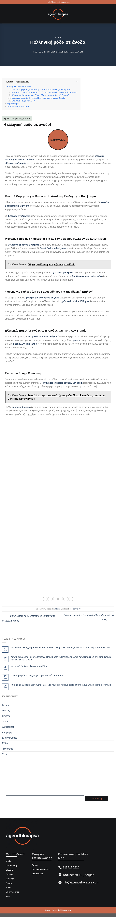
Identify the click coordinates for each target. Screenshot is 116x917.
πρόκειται (76, 340)
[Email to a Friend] (60, 599)
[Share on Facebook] (50, 599)
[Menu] (4, 13)
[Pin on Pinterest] (65, 599)
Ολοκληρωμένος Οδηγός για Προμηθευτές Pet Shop (37, 675)
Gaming (6, 710)
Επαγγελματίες (9, 738)
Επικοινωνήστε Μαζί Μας (18, 106)
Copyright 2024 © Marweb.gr (58, 910)
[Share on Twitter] (55, 599)
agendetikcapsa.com (71, 52)
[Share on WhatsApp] (45, 599)
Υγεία (4, 754)
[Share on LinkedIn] (70, 599)
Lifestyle (6, 716)
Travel (5, 721)
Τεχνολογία (7, 749)
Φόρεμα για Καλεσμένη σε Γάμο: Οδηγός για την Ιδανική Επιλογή (40, 95)
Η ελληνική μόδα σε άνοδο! (19, 86)
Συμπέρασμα (13, 103)
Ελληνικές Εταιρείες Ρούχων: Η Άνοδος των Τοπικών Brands (38, 98)
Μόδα (58, 38)
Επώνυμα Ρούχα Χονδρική (23, 101)
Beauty (5, 705)
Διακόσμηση (8, 727)
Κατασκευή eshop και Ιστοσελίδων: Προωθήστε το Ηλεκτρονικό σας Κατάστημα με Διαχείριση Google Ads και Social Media (61, 658)
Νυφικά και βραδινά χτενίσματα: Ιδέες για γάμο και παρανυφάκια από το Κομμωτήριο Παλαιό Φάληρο (61, 685)
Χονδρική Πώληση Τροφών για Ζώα (29, 666)
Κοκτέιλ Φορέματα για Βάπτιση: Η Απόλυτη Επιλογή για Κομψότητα (41, 89)
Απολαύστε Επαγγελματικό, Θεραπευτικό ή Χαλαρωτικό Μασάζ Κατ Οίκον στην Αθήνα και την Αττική (60, 647)
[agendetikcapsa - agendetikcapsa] (58, 13)
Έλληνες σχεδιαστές (19, 216)
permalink (77, 609)
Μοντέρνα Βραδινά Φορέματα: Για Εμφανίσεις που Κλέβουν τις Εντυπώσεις (44, 92)
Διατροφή (7, 732)
